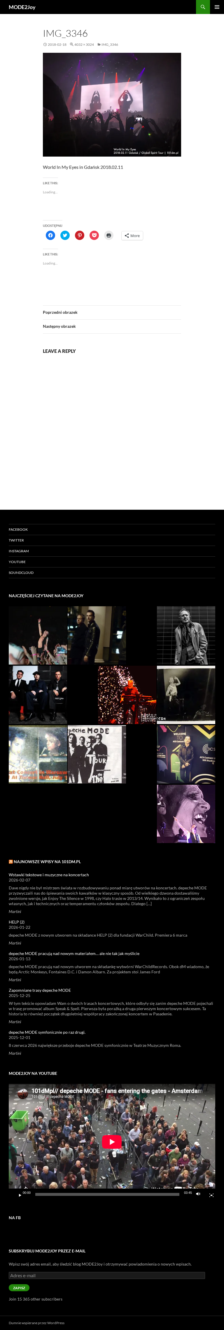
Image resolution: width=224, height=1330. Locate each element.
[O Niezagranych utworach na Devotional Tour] (97, 754)
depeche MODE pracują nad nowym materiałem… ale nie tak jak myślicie (74, 953)
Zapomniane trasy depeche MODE (40, 990)
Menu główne (217, 7)
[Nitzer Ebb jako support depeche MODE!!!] (38, 695)
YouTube (17, 562)
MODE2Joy (22, 7)
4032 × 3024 (84, 44)
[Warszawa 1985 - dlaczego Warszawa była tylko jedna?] (186, 695)
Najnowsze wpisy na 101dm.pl (47, 861)
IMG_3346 (110, 44)
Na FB (15, 1217)
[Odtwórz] (17, 1194)
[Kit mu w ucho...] (186, 754)
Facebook (18, 529)
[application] (112, 1142)
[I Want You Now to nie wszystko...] (186, 814)
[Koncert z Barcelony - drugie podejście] (38, 635)
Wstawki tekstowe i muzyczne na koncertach (49, 874)
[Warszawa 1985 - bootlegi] (38, 754)
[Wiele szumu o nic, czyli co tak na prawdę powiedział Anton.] (186, 635)
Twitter (16, 540)
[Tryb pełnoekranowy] (209, 1194)
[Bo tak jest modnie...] (97, 635)
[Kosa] (127, 695)
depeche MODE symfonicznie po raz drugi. (47, 1032)
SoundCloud (21, 572)
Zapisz (19, 1288)
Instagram (19, 551)
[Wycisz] (199, 1194)
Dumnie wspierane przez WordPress (36, 1323)
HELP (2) (16, 921)
